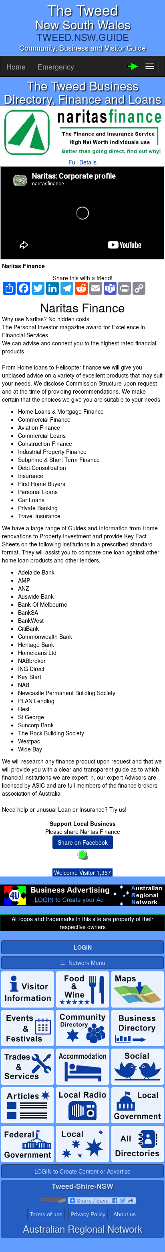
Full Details (82, 162)
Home (16, 66)
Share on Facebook (83, 842)
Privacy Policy (87, 1214)
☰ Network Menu (82, 962)
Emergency (56, 66)
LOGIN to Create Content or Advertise (82, 1171)
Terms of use (46, 1214)
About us (124, 1214)
